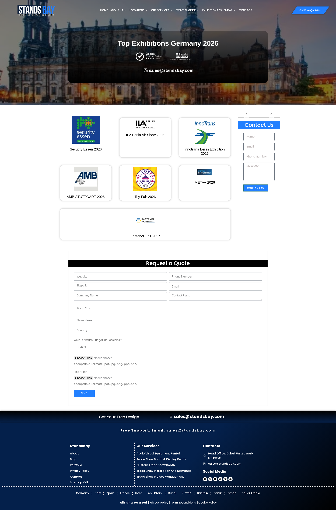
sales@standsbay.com (191, 430)
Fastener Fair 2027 (145, 236)
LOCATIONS (137, 10)
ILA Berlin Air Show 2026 (145, 135)
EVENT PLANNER (186, 10)
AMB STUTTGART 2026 (86, 197)
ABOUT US (116, 10)
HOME (104, 10)
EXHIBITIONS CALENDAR (217, 10)
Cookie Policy (207, 503)
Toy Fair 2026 (145, 197)
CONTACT (245, 10)
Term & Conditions (183, 503)
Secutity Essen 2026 (86, 149)
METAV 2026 (205, 182)
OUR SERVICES (160, 10)
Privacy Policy (158, 503)
